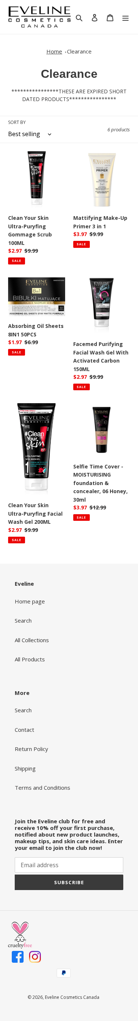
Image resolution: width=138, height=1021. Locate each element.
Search (23, 620)
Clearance (79, 51)
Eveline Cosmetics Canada (72, 997)
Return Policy (31, 748)
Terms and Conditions (42, 787)
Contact (24, 729)
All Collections (32, 640)
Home (54, 51)
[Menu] (125, 17)
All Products (30, 659)
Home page (30, 601)
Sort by (17, 122)
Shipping (25, 768)
